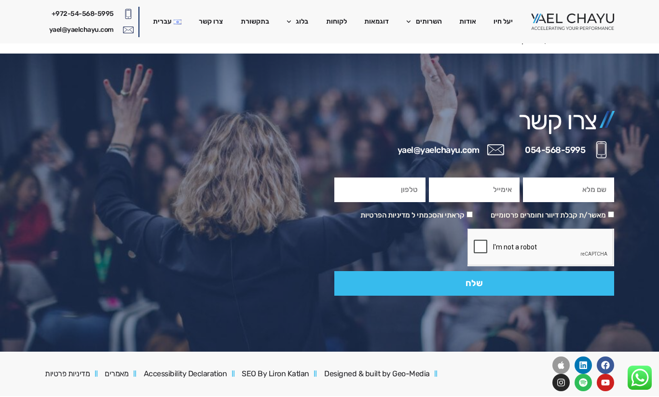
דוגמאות (376, 21)
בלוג (302, 21)
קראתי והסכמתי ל (412, 215)
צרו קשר (211, 21)
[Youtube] (605, 382)
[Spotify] (583, 382)
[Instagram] (561, 382)
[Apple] (561, 365)
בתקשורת (255, 21)
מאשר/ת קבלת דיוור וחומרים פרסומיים (548, 215)
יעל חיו (503, 21)
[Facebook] (605, 365)
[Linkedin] (583, 365)
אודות (467, 21)
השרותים (429, 21)
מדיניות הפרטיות (385, 215)
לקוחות (336, 21)
